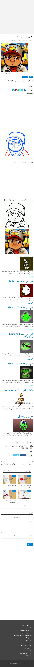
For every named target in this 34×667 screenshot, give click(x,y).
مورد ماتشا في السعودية (25, 630)
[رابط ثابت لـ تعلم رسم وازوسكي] (23, 425)
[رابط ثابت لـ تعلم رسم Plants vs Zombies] (26, 264)
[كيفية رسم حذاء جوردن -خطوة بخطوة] (9, 494)
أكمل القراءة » (30, 277)
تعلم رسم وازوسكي (25, 416)
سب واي (22, 448)
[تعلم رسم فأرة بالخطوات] (9, 479)
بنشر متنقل (27, 641)
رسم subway (18, 446)
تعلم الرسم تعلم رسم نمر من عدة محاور (8, 464)
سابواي (27, 448)
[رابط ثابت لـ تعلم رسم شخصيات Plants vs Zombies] (26, 346)
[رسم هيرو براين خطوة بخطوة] (24, 494)
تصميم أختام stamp (25, 625)
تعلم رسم (23, 446)
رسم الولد (13, 446)
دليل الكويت (26, 638)
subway (27, 446)
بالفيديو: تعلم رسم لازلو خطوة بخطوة (18, 390)
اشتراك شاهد (27, 648)
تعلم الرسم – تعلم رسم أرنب (27, 464)
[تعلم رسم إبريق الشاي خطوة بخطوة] (24, 479)
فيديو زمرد (27, 643)
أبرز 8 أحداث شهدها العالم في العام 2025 (21, 635)
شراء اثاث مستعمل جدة (24, 653)
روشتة (28, 651)
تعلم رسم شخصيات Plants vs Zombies (21, 335)
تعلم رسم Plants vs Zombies (26, 256)
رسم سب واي (8, 446)
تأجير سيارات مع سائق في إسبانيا (23, 646)
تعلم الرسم (30, 77)
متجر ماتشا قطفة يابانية (25, 633)
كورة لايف (27, 656)
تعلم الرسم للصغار (25, 77)
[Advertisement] (17, 17)
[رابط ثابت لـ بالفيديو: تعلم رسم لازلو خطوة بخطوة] (23, 399)
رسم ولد (31, 448)
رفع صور (27, 628)
